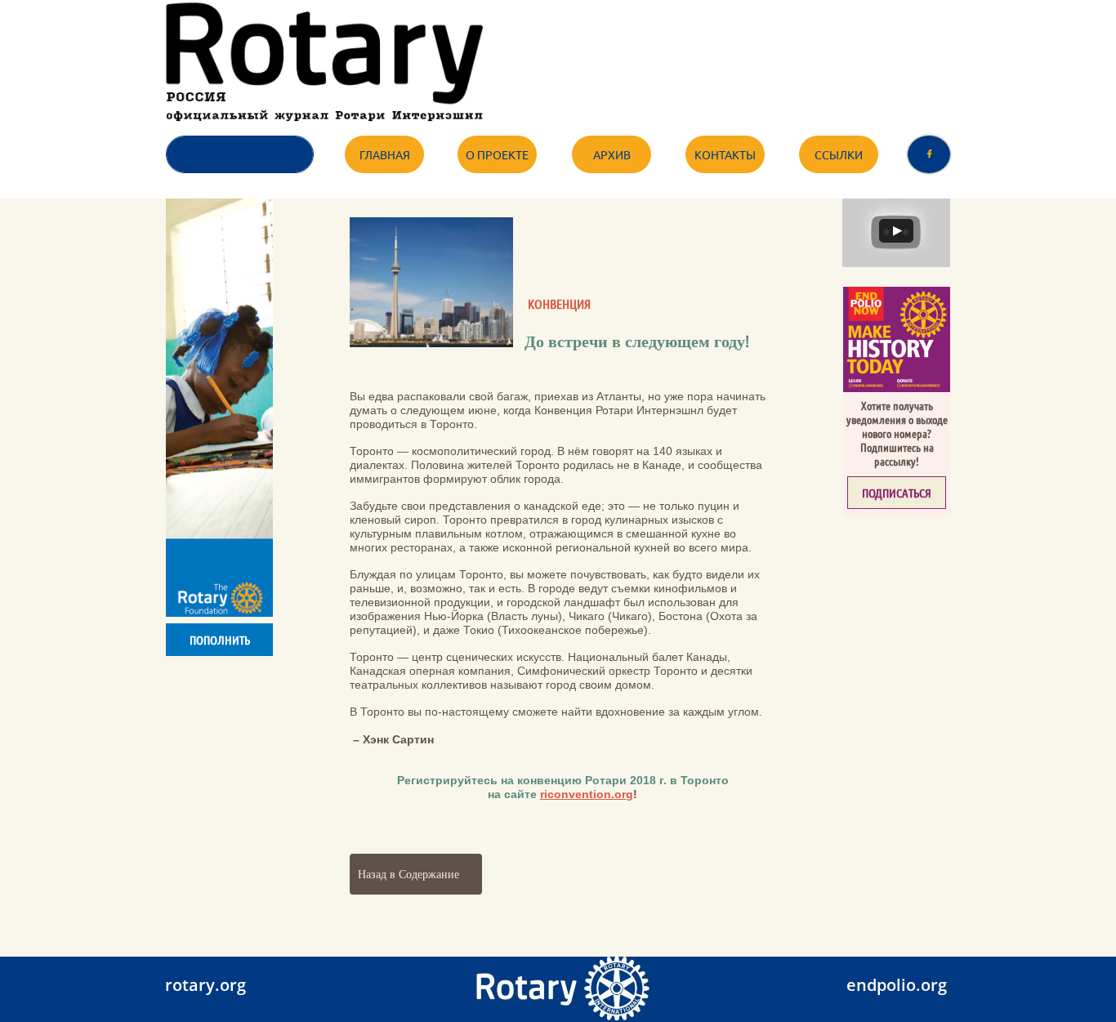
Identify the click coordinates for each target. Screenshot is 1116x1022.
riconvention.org (586, 794)
